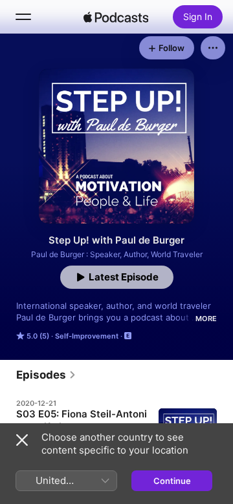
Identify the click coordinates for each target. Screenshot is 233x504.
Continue (172, 481)
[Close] (22, 440)
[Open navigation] (23, 17)
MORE (206, 318)
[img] (116, 16)
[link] (46, 375)
